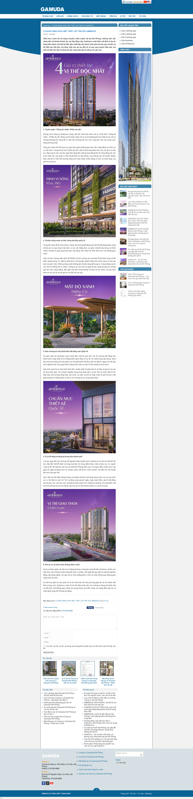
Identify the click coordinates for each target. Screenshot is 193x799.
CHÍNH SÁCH (72, 16)
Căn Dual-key (127, 40)
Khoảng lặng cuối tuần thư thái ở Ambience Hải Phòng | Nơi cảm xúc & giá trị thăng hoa (139, 242)
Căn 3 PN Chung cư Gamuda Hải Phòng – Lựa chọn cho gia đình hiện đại (138, 276)
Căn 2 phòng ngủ (128, 34)
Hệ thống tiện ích (85, 765)
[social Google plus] (48, 782)
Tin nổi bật (121, 763)
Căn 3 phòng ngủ (128, 37)
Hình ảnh (124, 50)
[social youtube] (52, 782)
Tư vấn (142, 16)
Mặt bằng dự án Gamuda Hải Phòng (93, 761)
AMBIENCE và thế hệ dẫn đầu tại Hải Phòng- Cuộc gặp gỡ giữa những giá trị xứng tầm (138, 232)
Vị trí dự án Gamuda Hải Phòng (91, 757)
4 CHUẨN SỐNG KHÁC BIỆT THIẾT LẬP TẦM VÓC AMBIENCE (77, 601)
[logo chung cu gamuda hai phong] (55, 4)
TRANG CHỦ (47, 16)
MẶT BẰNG (101, 16)
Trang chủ (46, 25)
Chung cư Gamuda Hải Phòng (91, 753)
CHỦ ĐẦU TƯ (87, 16)
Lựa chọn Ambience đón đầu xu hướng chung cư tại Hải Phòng (139, 204)
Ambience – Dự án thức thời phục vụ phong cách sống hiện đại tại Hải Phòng (139, 262)
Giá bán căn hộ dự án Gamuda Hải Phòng (95, 774)
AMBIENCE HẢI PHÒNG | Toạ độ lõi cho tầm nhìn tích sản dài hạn (139, 212)
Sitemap (148, 794)
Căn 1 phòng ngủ (128, 31)
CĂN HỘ (60, 16)
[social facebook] (44, 782)
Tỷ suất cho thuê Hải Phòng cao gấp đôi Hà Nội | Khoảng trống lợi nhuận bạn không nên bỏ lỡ (139, 252)
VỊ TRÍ (122, 16)
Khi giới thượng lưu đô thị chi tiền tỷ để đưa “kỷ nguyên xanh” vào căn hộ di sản (139, 195)
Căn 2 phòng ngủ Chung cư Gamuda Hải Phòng (139, 284)
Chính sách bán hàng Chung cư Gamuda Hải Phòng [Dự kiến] (137, 293)
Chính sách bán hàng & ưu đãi (91, 769)
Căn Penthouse (127, 44)
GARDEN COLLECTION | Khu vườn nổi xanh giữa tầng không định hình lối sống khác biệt (138, 222)
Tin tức (132, 16)
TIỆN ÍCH (113, 16)
